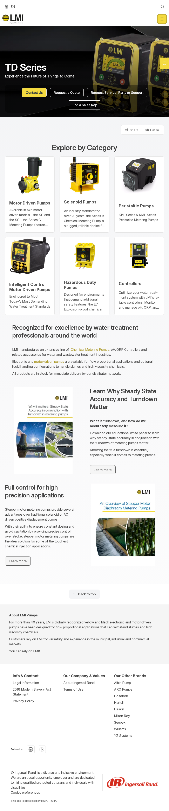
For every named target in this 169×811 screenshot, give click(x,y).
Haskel (119, 709)
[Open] (162, 19)
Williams (120, 729)
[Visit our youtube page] (42, 749)
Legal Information (26, 683)
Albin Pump (122, 683)
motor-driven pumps (49, 361)
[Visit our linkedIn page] (31, 749)
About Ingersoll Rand (79, 683)
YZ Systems (123, 736)
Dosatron (121, 696)
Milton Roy (122, 716)
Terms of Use (73, 689)
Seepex (120, 722)
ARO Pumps (123, 689)
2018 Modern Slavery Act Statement (32, 691)
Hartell (118, 702)
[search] (162, 6)
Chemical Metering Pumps (90, 349)
